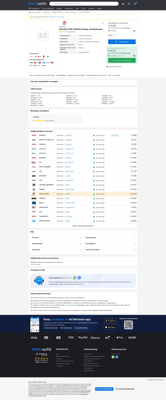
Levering (59, 359)
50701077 (35, 96)
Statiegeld (59, 366)
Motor (100, 8)
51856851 (70, 98)
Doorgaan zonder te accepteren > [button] (156, 379)
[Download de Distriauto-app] (110, 320)
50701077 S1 (71, 96)
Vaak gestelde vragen (63, 363)
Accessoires (69, 8)
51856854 (35, 99)
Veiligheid (116, 75)
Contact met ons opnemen (92, 359)
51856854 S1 (71, 99)
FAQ (109, 75)
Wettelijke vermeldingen (91, 366)
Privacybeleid (88, 368)
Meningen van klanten (76, 75)
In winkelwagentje (123, 41)
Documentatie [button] (35, 264)
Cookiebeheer (88, 361)
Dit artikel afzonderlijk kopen (123, 60)
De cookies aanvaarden (104, 389)
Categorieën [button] (35, 8)
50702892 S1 (36, 98)
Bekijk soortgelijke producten (83, 226)
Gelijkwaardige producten (96, 75)
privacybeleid (70, 305)
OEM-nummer (61, 75)
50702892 (106, 96)
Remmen (91, 8)
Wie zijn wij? (87, 354)
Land (57, 354)
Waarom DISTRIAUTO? (63, 356)
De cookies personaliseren (125, 389)
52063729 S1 (36, 101)
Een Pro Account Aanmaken (64, 361)
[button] (123, 3)
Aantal (110, 35)
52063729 (106, 99)
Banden (59, 8)
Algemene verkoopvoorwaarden (94, 356)
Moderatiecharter (89, 370)
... (99, 41)
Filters (84, 8)
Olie (77, 8)
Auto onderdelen (48, 8)
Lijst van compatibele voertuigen (41, 75)
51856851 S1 (107, 98)
